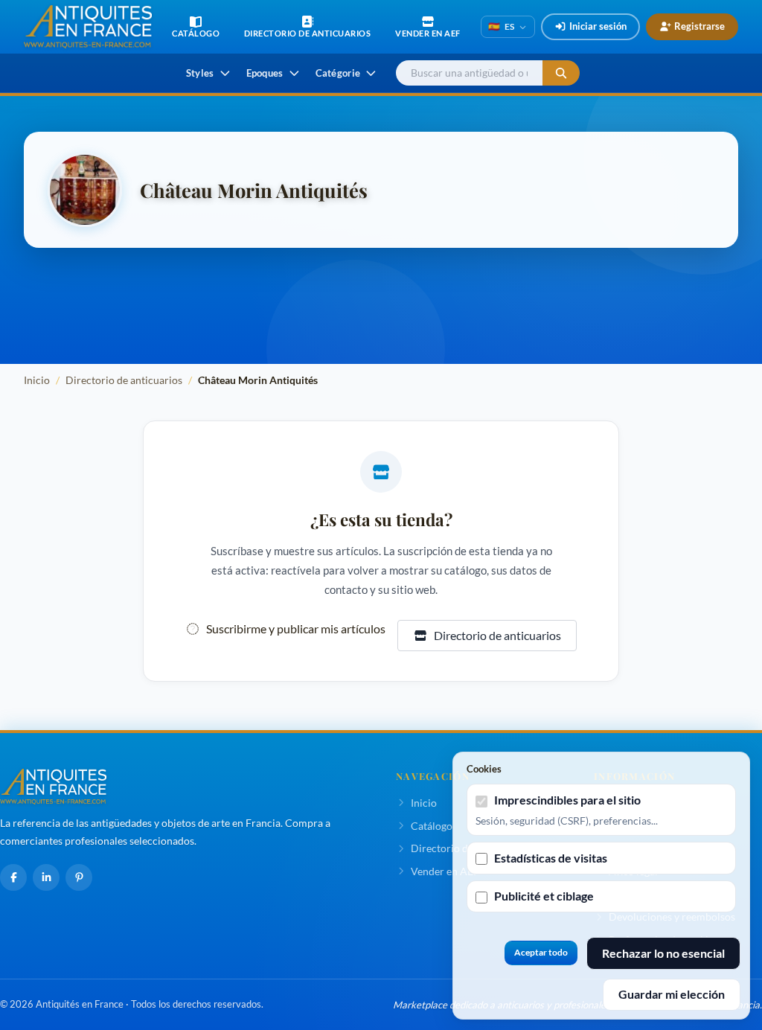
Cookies (484, 769)
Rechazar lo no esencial (663, 953)
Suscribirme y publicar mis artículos (295, 628)
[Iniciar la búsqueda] (561, 73)
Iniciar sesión (598, 26)
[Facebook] (13, 877)
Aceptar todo (541, 952)
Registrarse (699, 26)
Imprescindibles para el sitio (567, 800)
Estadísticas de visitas (550, 858)
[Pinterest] (78, 877)
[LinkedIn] (46, 877)
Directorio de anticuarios (123, 380)
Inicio (37, 380)
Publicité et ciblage (544, 896)
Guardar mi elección (671, 994)
